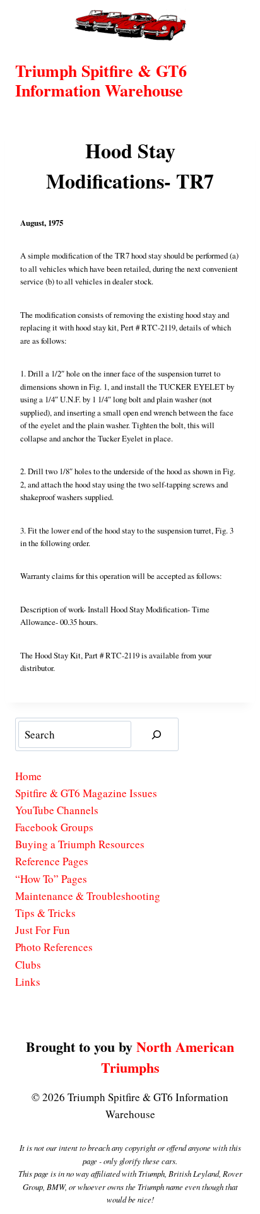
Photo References (54, 947)
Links (27, 981)
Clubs (28, 964)
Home (28, 776)
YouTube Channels (56, 810)
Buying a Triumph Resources (80, 844)
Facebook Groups (54, 827)
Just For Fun (42, 930)
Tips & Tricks (45, 913)
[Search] (156, 734)
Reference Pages (51, 861)
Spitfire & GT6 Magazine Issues (86, 793)
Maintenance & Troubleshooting (87, 896)
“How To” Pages (51, 879)
